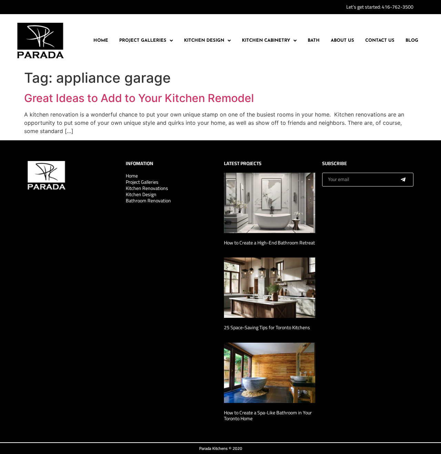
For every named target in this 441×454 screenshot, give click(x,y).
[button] (146, 40)
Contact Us (379, 40)
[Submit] (403, 179)
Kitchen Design (204, 40)
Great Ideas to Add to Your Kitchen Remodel (139, 98)
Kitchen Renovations (147, 188)
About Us (342, 40)
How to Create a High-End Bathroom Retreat (269, 242)
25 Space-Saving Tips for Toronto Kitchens (267, 327)
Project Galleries (142, 40)
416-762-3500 (397, 6)
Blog (412, 40)
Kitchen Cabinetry (266, 40)
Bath (314, 40)
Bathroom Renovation (148, 201)
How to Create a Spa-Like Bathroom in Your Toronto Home (268, 415)
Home (100, 40)
